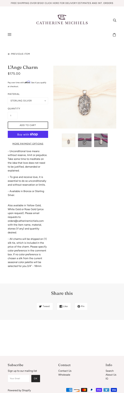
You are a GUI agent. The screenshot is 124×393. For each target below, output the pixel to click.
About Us (111, 374)
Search (110, 370)
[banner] (62, 19)
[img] (115, 20)
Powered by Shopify (19, 390)
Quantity (12, 108)
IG (107, 378)
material (14, 94)
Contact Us (64, 370)
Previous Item (20, 54)
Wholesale (64, 374)
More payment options (27, 143)
